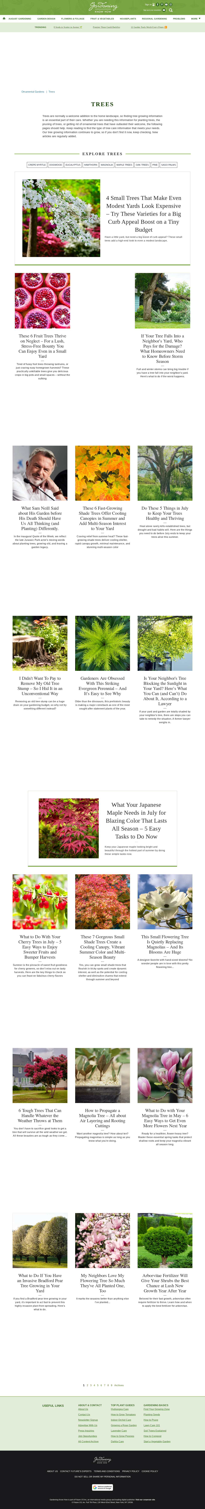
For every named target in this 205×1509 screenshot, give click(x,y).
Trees (52, 91)
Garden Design (46, 19)
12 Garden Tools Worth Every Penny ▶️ (149, 27)
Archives (119, 1385)
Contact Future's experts (75, 1471)
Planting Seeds (152, 1414)
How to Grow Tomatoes (123, 1414)
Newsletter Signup (88, 1420)
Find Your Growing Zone (157, 1409)
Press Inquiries (86, 1430)
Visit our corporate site (145, 1500)
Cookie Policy (150, 1471)
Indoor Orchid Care (121, 1420)
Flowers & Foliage (72, 19)
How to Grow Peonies (122, 1436)
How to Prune (151, 1420)
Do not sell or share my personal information (103, 1476)
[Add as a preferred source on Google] (102, 1487)
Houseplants (128, 19)
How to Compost (152, 1436)
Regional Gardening (154, 19)
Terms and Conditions (107, 1471)
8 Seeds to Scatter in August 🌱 (68, 27)
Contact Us (84, 1414)
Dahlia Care (117, 1441)
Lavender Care (119, 1430)
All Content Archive (88, 1441)
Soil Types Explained (155, 1430)
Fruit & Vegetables (102, 19)
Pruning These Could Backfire (106, 27)
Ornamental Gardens (32, 91)
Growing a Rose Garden (124, 1425)
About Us (83, 1409)
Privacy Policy (130, 1471)
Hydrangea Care (120, 1409)
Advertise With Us (87, 1425)
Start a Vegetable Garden (157, 1441)
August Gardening (20, 19)
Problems (179, 19)
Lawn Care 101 (152, 1425)
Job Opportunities (87, 1436)
